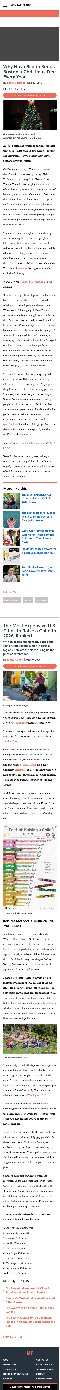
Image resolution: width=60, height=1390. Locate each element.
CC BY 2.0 (35, 138)
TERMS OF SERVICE (45, 1369)
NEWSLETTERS (9, 1364)
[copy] (23, 89)
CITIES (19, 1337)
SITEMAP (40, 1373)
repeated (50, 384)
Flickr (24, 138)
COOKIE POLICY (10, 1369)
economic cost (34, 813)
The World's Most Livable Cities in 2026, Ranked (30, 1310)
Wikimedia (28, 443)
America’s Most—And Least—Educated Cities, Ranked (30, 1300)
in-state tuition (28, 764)
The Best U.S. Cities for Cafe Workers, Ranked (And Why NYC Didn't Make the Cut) (30, 1322)
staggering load (46, 184)
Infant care (49, 1003)
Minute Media (23, 1386)
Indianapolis (10, 1132)
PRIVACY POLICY (44, 1364)
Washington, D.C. (36, 1095)
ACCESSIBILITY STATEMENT (15, 1373)
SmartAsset (27, 798)
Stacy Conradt (16, 83)
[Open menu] (5, 5)
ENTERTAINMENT (12, 600)
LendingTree (10, 741)
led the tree (46, 466)
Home (7, 1337)
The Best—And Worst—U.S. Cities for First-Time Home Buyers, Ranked (29, 1290)
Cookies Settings (44, 1378)
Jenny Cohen (15, 659)
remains (22, 268)
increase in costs (47, 1152)
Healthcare (21, 769)
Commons (40, 443)
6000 (34, 263)
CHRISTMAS (41, 600)
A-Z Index (7, 1378)
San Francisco (10, 949)
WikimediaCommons (31, 281)
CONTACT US (42, 1359)
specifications (10, 424)
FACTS (28, 600)
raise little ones (19, 722)
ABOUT (6, 1359)
